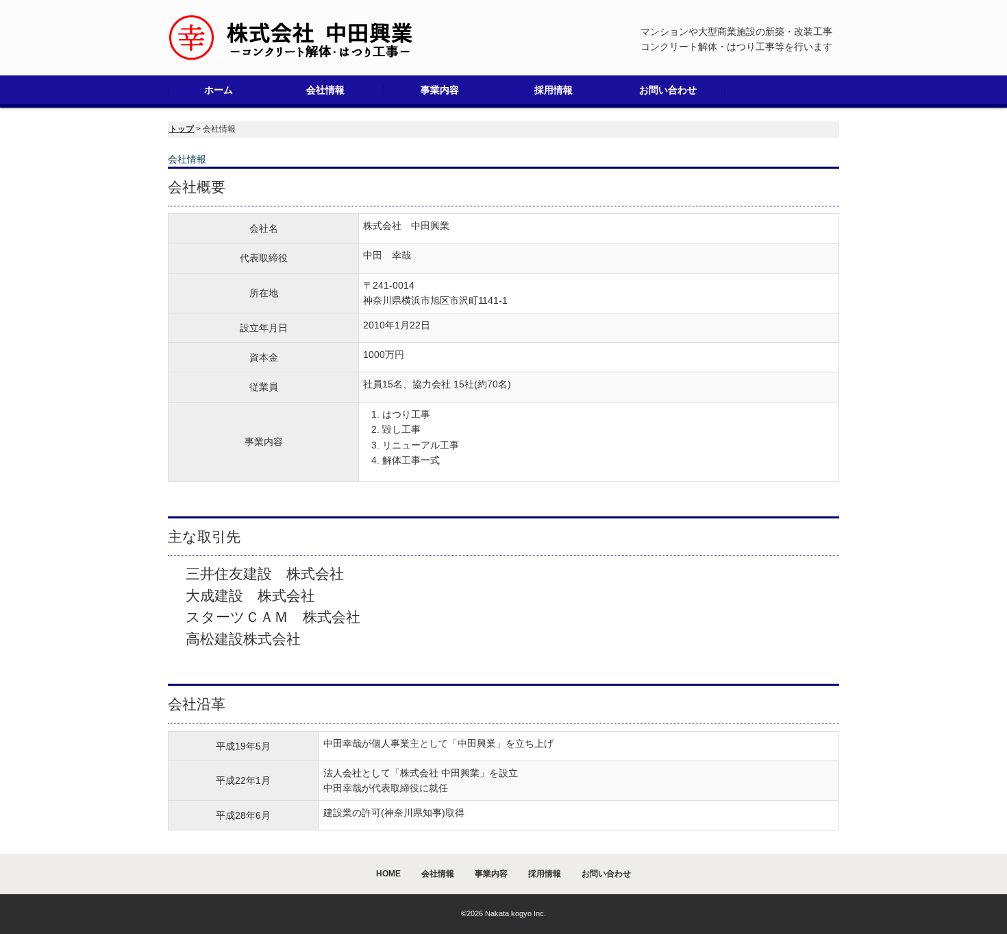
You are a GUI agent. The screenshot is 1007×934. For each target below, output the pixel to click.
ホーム (218, 89)
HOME (388, 873)
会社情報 (325, 89)
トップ (181, 129)
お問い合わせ (668, 89)
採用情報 (553, 89)
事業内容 (440, 89)
